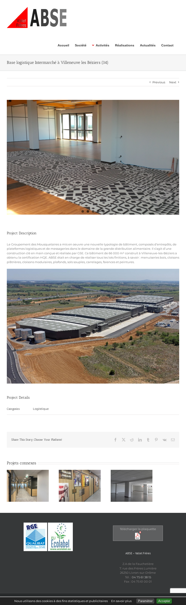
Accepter (164, 601)
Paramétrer (145, 601)
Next (172, 82)
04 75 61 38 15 (141, 577)
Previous (158, 82)
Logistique (41, 409)
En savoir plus (121, 601)
